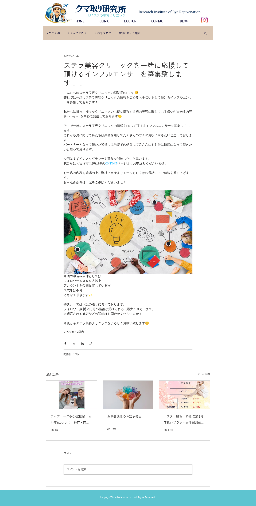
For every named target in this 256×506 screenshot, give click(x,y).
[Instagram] (204, 20)
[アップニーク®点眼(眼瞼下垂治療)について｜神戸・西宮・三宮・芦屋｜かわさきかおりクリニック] (71, 395)
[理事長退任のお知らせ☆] (128, 395)
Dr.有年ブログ (102, 33)
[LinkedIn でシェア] (82, 343)
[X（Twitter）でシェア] (73, 343)
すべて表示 (204, 374)
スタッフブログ (77, 33)
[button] (205, 33)
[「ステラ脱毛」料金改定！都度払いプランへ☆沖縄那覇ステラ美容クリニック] (184, 395)
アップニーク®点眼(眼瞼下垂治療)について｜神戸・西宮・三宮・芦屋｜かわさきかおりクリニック (71, 420)
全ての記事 (53, 33)
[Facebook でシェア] (65, 343)
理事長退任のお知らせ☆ (124, 416)
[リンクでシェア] (90, 343)
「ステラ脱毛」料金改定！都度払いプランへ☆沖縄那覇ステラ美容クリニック (184, 420)
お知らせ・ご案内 (129, 33)
